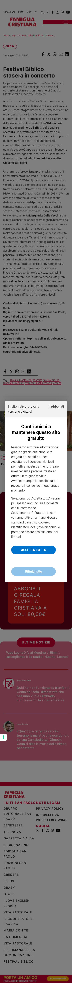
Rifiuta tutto (33, 571)
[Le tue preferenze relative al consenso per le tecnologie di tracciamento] (3, 737)
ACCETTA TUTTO (33, 550)
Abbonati (57, 406)
